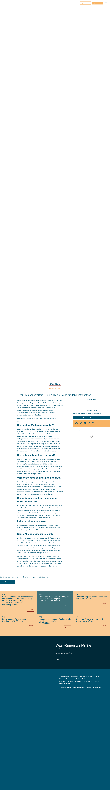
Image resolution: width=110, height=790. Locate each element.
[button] (7, 582)
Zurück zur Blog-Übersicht (55, 388)
